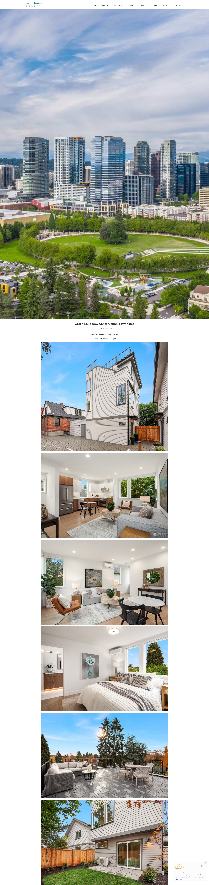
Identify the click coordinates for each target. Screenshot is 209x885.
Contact (178, 5)
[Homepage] (95, 5)
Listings (131, 5)
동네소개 (105, 5)
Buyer (143, 5)
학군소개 (117, 5)
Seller (154, 5)
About (166, 5)
